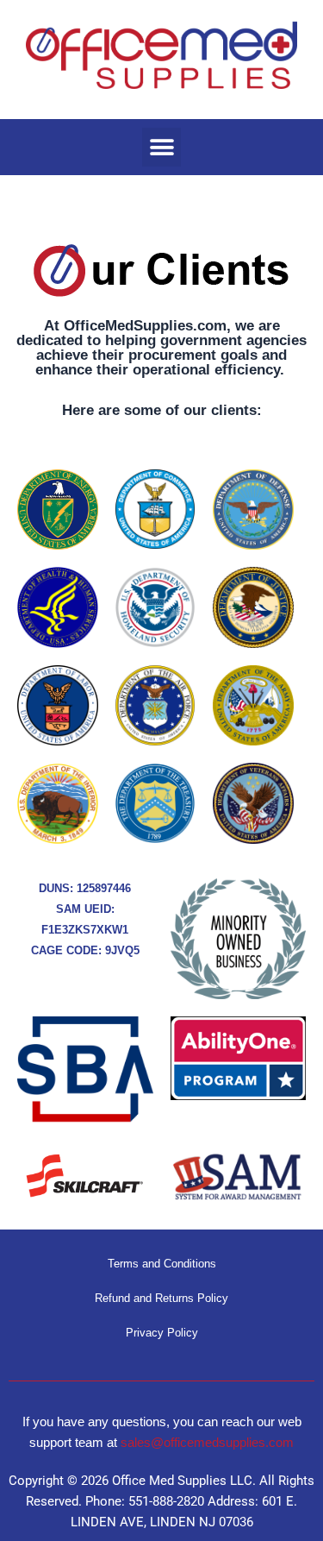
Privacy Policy (162, 1332)
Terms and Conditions (162, 1263)
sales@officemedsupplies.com (207, 1443)
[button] (161, 147)
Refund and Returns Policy (161, 1298)
